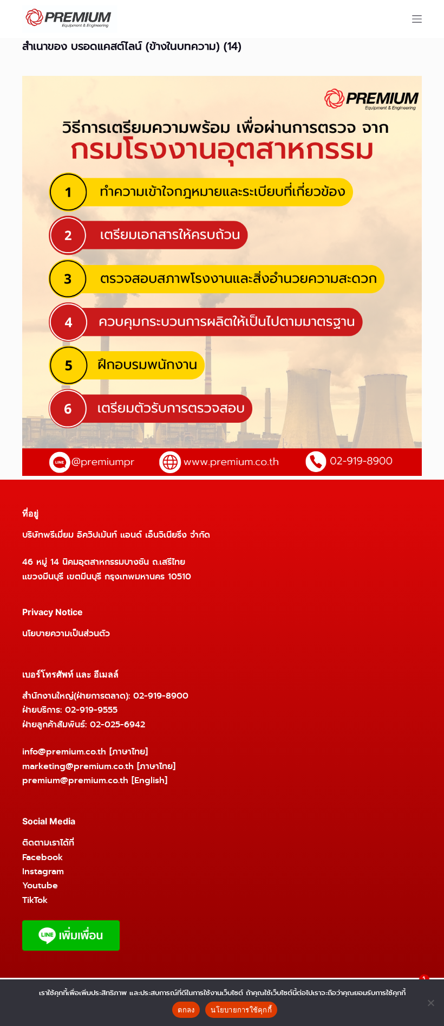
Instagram (43, 871)
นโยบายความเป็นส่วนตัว (66, 633)
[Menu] (417, 19)
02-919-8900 (160, 695)
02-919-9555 (91, 710)
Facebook (42, 857)
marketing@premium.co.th (78, 766)
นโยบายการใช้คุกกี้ (241, 1009)
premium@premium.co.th (75, 780)
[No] (430, 1002)
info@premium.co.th (64, 751)
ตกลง (186, 1009)
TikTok (35, 900)
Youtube (40, 885)
